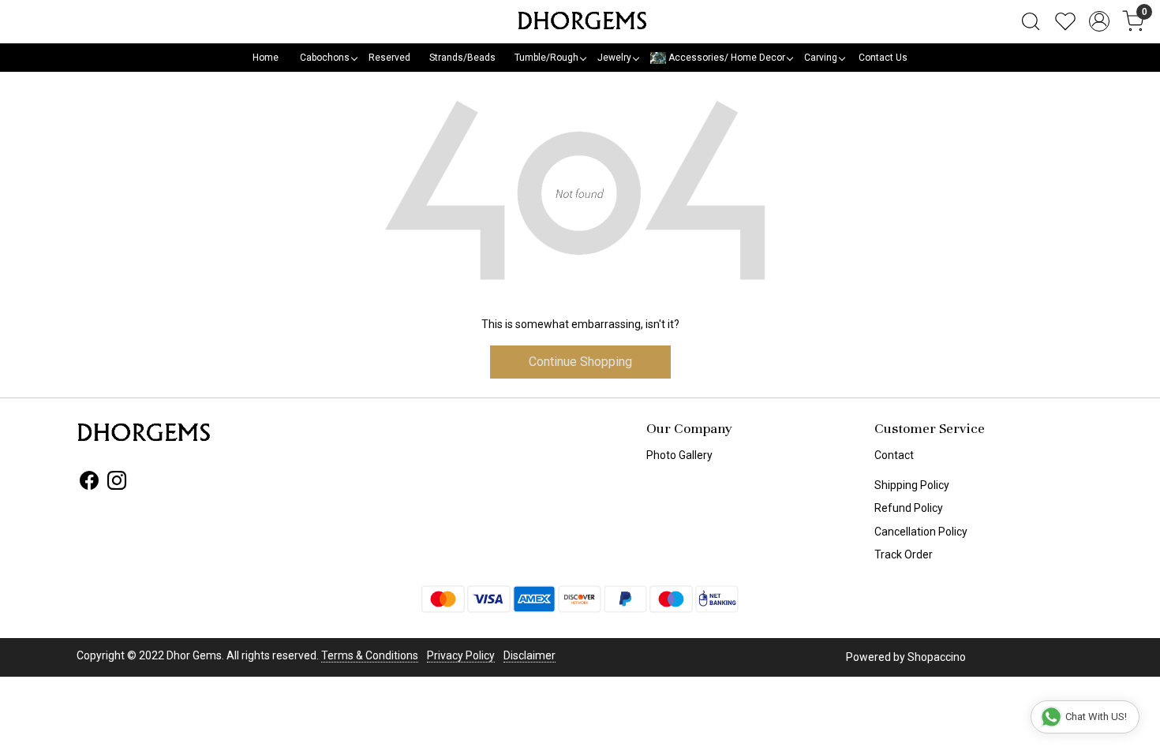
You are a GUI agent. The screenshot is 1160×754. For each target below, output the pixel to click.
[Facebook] (89, 483)
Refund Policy (908, 508)
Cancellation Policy (920, 531)
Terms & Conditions (369, 655)
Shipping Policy (911, 485)
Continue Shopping (580, 361)
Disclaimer (529, 655)
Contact (894, 455)
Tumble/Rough (546, 57)
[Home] (580, 21)
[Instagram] (116, 483)
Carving (820, 57)
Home (266, 57)
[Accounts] (1099, 21)
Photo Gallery (679, 455)
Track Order (903, 554)
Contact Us (883, 57)
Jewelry (614, 57)
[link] (1030, 21)
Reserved (389, 57)
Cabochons (325, 57)
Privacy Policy (461, 655)
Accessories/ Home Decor (725, 57)
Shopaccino (936, 657)
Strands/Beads (462, 57)
